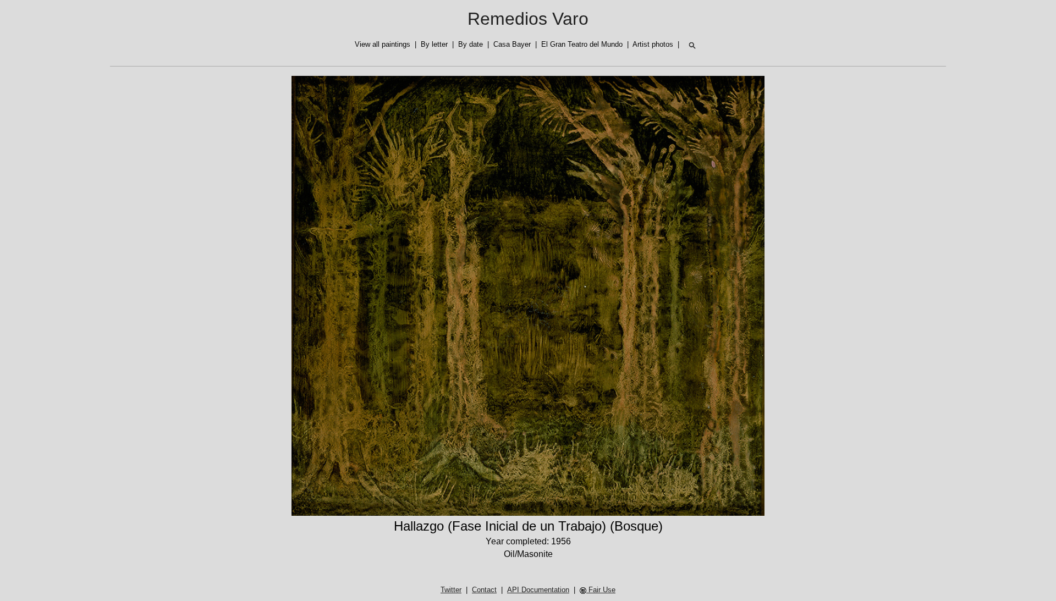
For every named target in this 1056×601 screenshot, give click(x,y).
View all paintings (382, 44)
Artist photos (652, 44)
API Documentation (538, 590)
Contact (484, 590)
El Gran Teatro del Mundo (582, 44)
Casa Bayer (512, 44)
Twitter (451, 590)
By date (470, 44)
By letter (434, 44)
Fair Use (600, 590)
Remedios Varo (528, 19)
